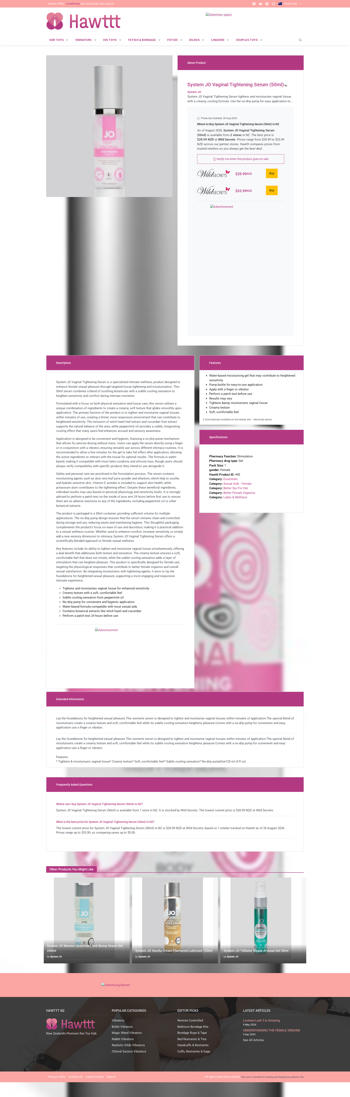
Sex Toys (81, 3)
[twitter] (260, 3)
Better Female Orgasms (239, 493)
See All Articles (253, 1040)
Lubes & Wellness (235, 497)
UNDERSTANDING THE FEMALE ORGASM (271, 1030)
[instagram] (273, 3)
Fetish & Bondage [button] (142, 40)
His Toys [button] (110, 40)
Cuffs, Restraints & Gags (193, 1051)
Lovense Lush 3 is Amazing (261, 1020)
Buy (271, 173)
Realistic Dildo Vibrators (128, 1045)
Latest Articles (95, 1076)
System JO (56, 956)
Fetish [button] (172, 40)
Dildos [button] (195, 40)
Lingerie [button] (218, 40)
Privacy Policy (56, 1076)
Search (111, 1076)
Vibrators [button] (84, 40)
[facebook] (254, 3)
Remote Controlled (190, 1020)
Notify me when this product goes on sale (242, 159)
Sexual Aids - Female (237, 484)
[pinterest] (267, 3)
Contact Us (75, 1076)
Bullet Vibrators (122, 1027)
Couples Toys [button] (247, 40)
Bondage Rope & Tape (192, 1033)
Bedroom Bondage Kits (192, 1027)
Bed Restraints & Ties (191, 1039)
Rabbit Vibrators (123, 1039)
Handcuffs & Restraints (193, 1045)
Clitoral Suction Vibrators (129, 1051)
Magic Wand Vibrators (127, 1033)
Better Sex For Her (235, 488)
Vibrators (118, 1020)
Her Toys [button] (57, 40)
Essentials (230, 479)
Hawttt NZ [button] (291, 3)
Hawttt (235, 1076)
